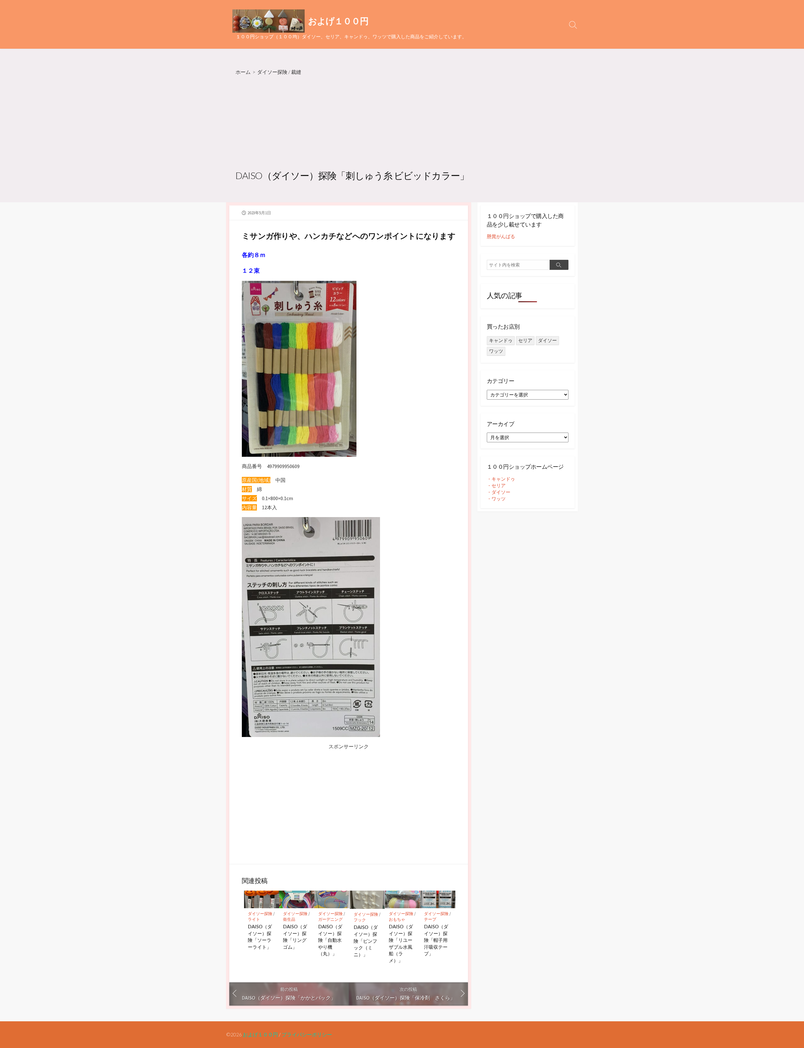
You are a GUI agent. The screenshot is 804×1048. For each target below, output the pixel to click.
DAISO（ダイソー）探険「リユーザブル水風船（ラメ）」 (401, 943)
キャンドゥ (501, 340)
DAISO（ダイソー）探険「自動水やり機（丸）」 (330, 940)
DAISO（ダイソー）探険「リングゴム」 (295, 937)
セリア (525, 340)
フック (360, 920)
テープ (430, 919)
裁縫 (296, 72)
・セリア (496, 486)
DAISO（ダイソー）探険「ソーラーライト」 (260, 937)
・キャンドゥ (501, 479)
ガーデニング (330, 919)
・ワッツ (496, 499)
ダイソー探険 (272, 72)
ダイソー (547, 340)
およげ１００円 (260, 1034)
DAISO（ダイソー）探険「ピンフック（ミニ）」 (366, 940)
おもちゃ (397, 919)
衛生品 (289, 919)
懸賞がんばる (501, 236)
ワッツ (496, 351)
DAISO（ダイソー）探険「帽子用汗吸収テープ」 (436, 940)
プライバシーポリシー (307, 1034)
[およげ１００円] (268, 21)
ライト (254, 919)
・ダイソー (498, 492)
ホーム (243, 72)
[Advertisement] (402, 123)
